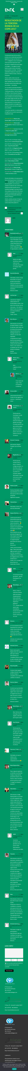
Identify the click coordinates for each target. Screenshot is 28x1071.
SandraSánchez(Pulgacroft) (16, 233)
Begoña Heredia (17, 454)
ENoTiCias (8, 17)
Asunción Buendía (14, 273)
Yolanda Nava (13, 502)
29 (22, 17)
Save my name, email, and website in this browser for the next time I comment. (14, 964)
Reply (22, 233)
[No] (26, 1066)
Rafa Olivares (13, 319)
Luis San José (13, 295)
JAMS (7, 16)
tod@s (6, 181)
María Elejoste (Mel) (18, 584)
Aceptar (14, 1069)
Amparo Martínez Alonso (16, 513)
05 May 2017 (15, 16)
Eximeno (12, 621)
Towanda (12, 854)
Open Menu (22, 9)
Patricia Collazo (14, 682)
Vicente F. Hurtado (14, 440)
